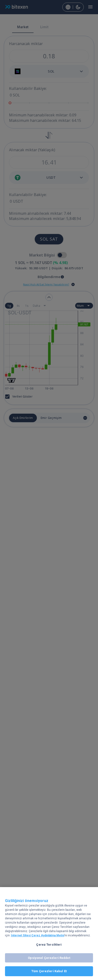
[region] (49, 933)
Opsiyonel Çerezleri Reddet (49, 958)
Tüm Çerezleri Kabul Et (49, 971)
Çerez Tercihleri (49, 944)
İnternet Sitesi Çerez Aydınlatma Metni (37, 935)
